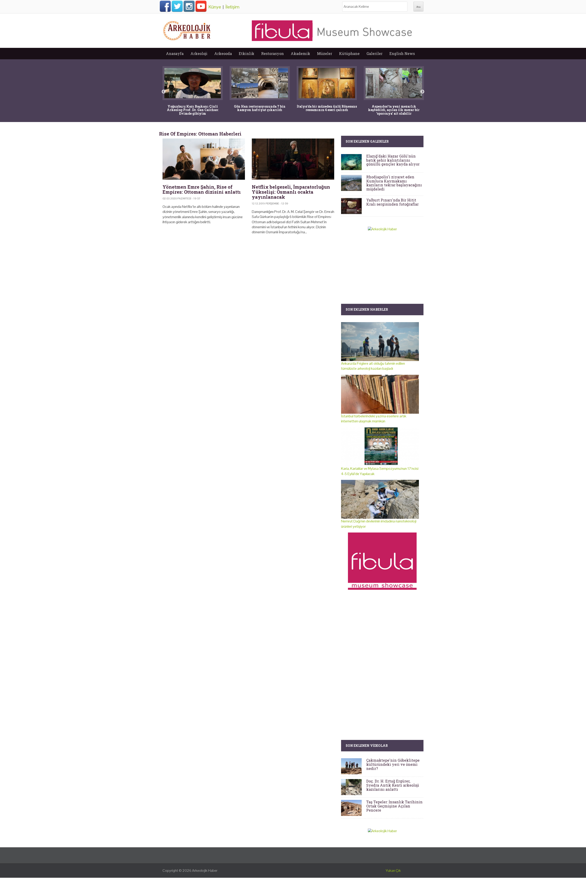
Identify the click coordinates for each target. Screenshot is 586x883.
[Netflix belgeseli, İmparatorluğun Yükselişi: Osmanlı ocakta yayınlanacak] (293, 159)
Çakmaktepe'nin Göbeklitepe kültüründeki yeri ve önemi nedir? (393, 764)
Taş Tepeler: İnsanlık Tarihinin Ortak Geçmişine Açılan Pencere (394, 805)
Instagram (189, 6)
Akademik (300, 53)
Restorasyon (272, 53)
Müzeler (324, 53)
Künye (215, 7)
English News (402, 53)
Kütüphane (349, 53)
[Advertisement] (248, 277)
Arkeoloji (198, 53)
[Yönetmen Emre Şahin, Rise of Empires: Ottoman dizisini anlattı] (204, 159)
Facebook (165, 6)
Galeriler (374, 53)
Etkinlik (246, 53)
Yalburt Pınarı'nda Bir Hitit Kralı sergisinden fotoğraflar (392, 202)
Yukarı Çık (393, 870)
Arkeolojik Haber (204, 870)
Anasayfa (175, 53)
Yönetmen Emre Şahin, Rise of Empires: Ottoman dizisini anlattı (202, 189)
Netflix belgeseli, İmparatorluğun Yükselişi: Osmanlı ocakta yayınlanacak (291, 192)
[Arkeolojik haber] (187, 29)
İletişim (232, 7)
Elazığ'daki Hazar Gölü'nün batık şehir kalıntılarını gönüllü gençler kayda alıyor (393, 160)
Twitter (177, 6)
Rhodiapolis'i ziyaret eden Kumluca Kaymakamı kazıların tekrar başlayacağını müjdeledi (394, 182)
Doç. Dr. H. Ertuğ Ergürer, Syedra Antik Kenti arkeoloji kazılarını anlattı (392, 785)
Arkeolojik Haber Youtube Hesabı (200, 6)
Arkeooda (223, 53)
